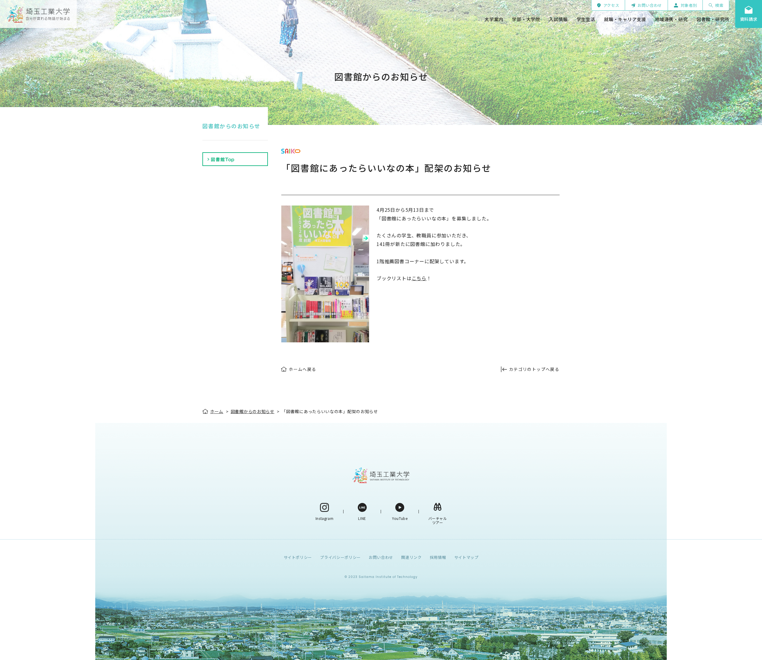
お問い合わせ (381, 557)
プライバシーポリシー (340, 557)
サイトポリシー (298, 557)
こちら (419, 278)
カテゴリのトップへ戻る (534, 369)
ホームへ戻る (302, 369)
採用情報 (438, 557)
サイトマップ (466, 557)
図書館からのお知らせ (231, 126)
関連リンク (411, 557)
